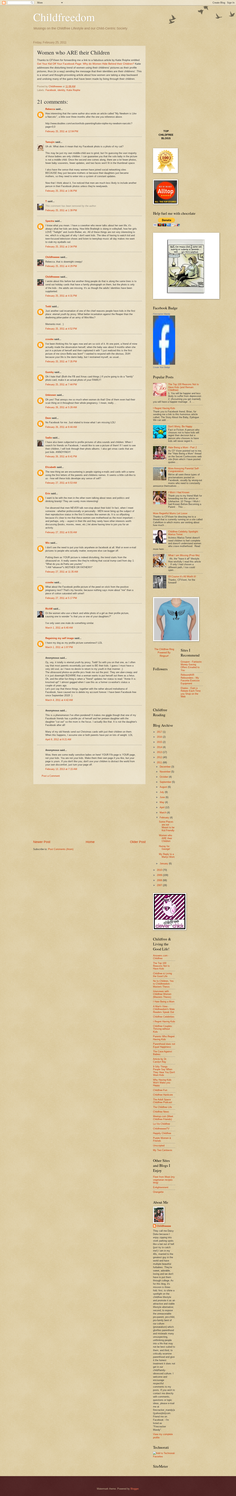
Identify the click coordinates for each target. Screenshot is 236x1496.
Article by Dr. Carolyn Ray (160, 1060)
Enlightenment (160, 1187)
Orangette (158, 1192)
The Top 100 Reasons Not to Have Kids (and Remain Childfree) (183, 387)
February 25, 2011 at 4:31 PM (61, 295)
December (165, 766)
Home (90, 842)
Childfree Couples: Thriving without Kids (163, 1029)
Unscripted (158, 1145)
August (164, 787)
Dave (48, 418)
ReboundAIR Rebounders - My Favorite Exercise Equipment (190, 679)
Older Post (138, 842)
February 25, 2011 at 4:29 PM (61, 266)
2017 (160, 732)
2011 (160, 762)
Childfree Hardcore (163, 1094)
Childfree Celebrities (163, 1016)
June (163, 797)
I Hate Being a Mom (163, 1001)
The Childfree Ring (164, 649)
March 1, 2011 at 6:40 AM (59, 627)
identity (61, 90)
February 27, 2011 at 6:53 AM (61, 482)
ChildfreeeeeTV (161, 1128)
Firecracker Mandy (161, 314)
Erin (47, 493)
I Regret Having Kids (164, 408)
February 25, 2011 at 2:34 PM (61, 246)
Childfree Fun (160, 1090)
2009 (160, 875)
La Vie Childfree (161, 1123)
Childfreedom (64, 17)
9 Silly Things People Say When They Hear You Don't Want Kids (164, 1070)
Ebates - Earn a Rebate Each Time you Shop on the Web (191, 692)
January (164, 863)
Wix (47, 542)
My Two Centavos (162, 1150)
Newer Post (41, 842)
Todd (48, 306)
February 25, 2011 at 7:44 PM (61, 384)
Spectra (49, 221)
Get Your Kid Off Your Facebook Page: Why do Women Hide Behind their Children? (85, 63)
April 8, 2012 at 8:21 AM (58, 739)
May (162, 802)
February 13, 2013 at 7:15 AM (61, 769)
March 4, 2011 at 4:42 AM (59, 700)
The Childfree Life (162, 1107)
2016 (160, 736)
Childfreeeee (52, 257)
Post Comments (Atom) (60, 849)
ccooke (49, 339)
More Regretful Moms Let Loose (170, 513)
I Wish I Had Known (178, 492)
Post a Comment (51, 776)
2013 (160, 752)
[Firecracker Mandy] (164, 363)
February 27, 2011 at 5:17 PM (61, 598)
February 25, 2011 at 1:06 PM (61, 190)
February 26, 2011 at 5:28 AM (61, 407)
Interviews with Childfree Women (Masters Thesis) (162, 994)
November (165, 771)
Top (166, 131)
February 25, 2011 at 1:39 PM (61, 210)
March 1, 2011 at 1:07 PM (59, 647)
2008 (160, 880)
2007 (160, 885)
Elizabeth (50, 467)
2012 (160, 757)
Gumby (49, 372)
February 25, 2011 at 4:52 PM (61, 328)
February (165, 817)
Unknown (50, 395)
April (162, 807)
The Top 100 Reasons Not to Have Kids (161, 966)
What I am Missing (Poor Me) (183, 555)
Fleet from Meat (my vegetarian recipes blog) (164, 1179)
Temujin (50, 142)
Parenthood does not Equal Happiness (164, 1045)
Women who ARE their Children (165, 838)
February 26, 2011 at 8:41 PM (61, 456)
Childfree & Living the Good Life (162, 975)
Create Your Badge (161, 367)
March (163, 812)
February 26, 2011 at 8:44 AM (61, 427)
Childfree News (161, 1111)
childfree (166, 134)
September (166, 782)
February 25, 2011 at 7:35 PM (61, 361)
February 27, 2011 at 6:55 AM (61, 532)
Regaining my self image (59, 638)
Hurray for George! (164, 847)
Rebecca (50, 109)
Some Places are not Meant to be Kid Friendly (166, 826)
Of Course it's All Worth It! (182, 576)
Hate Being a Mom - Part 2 (182, 447)
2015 (160, 742)
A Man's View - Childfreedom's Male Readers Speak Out (164, 1009)
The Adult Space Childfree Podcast (162, 1101)
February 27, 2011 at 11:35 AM (61, 571)
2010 (160, 870)
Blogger (134, 1488)
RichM (49, 608)
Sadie (48, 437)
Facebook (51, 90)
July (162, 792)
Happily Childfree (162, 1133)
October (164, 776)
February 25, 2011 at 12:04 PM (61, 131)
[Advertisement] (89, 812)
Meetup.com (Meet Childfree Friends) (163, 1117)
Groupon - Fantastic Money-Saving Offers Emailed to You (191, 666)
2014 (160, 747)
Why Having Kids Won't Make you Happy (162, 1082)
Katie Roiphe (73, 90)
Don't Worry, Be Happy (180, 426)
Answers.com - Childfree (161, 957)
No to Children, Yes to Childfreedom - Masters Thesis (163, 984)
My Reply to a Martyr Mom (167, 855)
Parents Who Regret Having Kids (164, 1038)
